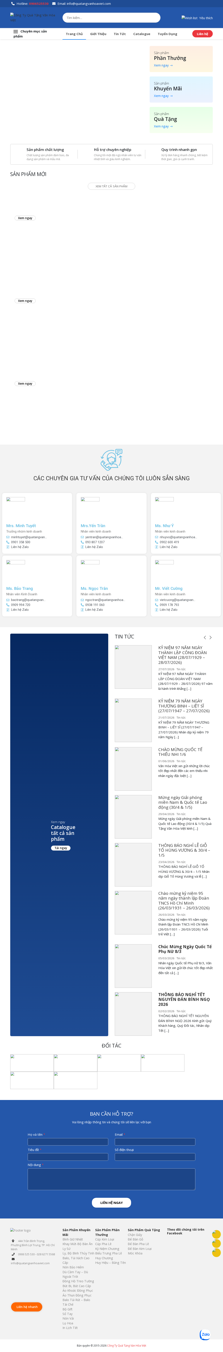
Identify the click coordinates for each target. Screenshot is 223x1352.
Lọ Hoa (68, 1323)
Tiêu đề (34, 1149)
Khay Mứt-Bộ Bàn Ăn (78, 1244)
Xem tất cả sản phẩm (111, 186)
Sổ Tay (68, 1314)
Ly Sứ (66, 1249)
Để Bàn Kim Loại (140, 1249)
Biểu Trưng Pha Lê (108, 1253)
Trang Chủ (74, 34)
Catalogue (141, 34)
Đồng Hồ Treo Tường (78, 1281)
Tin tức (181, 669)
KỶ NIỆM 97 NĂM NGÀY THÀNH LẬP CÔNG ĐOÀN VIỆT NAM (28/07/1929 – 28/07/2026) (182, 655)
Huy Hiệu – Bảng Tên (110, 1263)
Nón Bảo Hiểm (73, 1267)
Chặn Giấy (135, 1235)
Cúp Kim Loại (104, 1239)
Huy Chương (104, 1258)
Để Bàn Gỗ (135, 1239)
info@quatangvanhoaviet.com (89, 3)
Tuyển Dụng (167, 34)
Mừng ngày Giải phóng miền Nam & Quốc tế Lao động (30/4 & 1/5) (182, 802)
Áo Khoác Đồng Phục (78, 1290)
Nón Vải (68, 1318)
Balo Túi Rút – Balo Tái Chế (76, 1302)
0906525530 (39, 3)
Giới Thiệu (98, 34)
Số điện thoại (124, 1149)
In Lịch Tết (70, 1328)
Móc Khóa (135, 1253)
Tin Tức (120, 34)
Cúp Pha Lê (103, 1244)
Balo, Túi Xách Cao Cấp (76, 1260)
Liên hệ (202, 34)
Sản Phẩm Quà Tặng (144, 1230)
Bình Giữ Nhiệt (73, 1239)
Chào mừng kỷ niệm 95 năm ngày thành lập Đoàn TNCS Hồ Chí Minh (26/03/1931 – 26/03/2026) (183, 900)
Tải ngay (60, 848)
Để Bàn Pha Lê (138, 1244)
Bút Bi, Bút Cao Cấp (77, 1286)
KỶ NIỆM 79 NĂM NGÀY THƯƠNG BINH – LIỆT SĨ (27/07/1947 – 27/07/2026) (183, 705)
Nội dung (36, 1164)
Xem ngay (162, 65)
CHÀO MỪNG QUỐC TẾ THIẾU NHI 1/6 (180, 752)
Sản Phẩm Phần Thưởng (107, 1232)
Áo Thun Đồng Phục (77, 1295)
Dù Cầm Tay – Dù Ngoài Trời (75, 1274)
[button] (197, 17)
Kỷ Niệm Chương (107, 1249)
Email (120, 1134)
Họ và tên (36, 1134)
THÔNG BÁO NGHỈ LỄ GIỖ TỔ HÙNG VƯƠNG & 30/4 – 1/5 (184, 850)
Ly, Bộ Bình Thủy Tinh (78, 1253)
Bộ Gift (68, 1309)
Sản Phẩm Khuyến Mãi (76, 1232)
